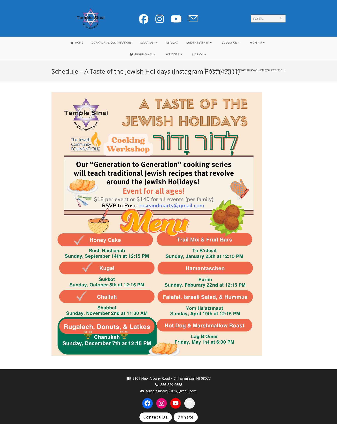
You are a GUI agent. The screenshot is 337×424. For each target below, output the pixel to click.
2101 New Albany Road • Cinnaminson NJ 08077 (170, 378)
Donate (185, 417)
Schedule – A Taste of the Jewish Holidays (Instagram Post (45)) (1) (248, 70)
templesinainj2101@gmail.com (170, 391)
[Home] (205, 70)
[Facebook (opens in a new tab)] (143, 19)
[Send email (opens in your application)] (193, 18)
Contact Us (155, 417)
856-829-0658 (170, 384)
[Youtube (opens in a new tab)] (176, 19)
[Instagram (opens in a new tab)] (159, 19)
